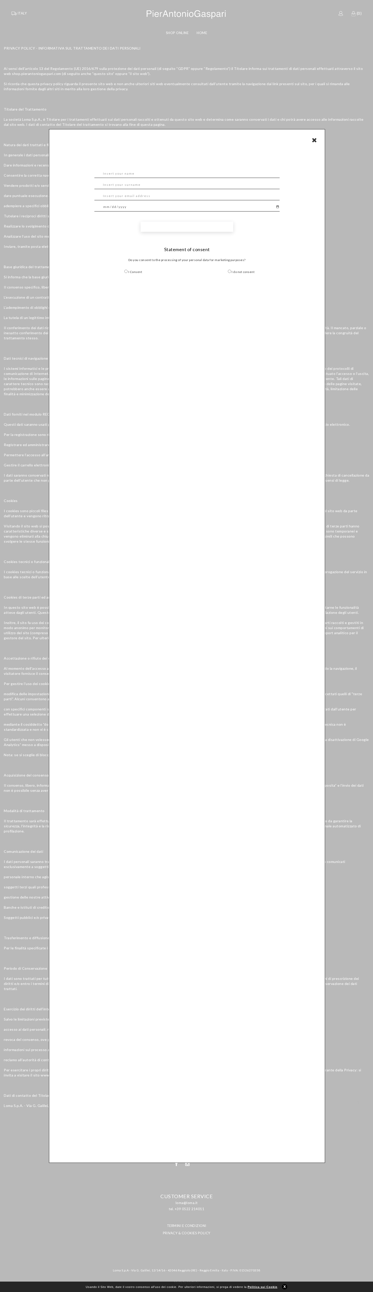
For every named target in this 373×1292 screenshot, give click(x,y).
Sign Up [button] (187, 226)
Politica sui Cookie (262, 1286)
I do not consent (243, 271)
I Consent (135, 271)
